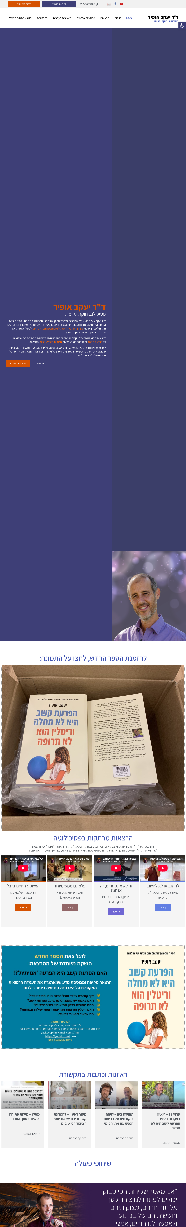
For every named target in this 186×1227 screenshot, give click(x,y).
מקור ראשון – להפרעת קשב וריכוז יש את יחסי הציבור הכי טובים (70, 1119)
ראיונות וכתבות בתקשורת (93, 1074)
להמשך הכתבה (171, 1143)
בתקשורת (42, 18)
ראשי (129, 18)
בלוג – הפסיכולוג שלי (20, 18)
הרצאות (104, 18)
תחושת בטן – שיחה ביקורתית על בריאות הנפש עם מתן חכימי (118, 1119)
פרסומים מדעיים (85, 18)
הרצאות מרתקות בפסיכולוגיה (93, 837)
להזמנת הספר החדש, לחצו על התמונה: (93, 658)
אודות (117, 18)
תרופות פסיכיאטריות (50, 342)
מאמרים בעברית (62, 18)
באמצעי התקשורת (30, 348)
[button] (182, 25)
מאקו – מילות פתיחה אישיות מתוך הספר (24, 1116)
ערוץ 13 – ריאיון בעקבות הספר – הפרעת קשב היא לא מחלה (165, 1121)
